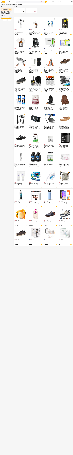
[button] (52, 1)
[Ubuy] (3, 1)
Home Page (3, 4)
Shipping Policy (7, 13)
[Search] (46, 2)
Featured (70, 16)
